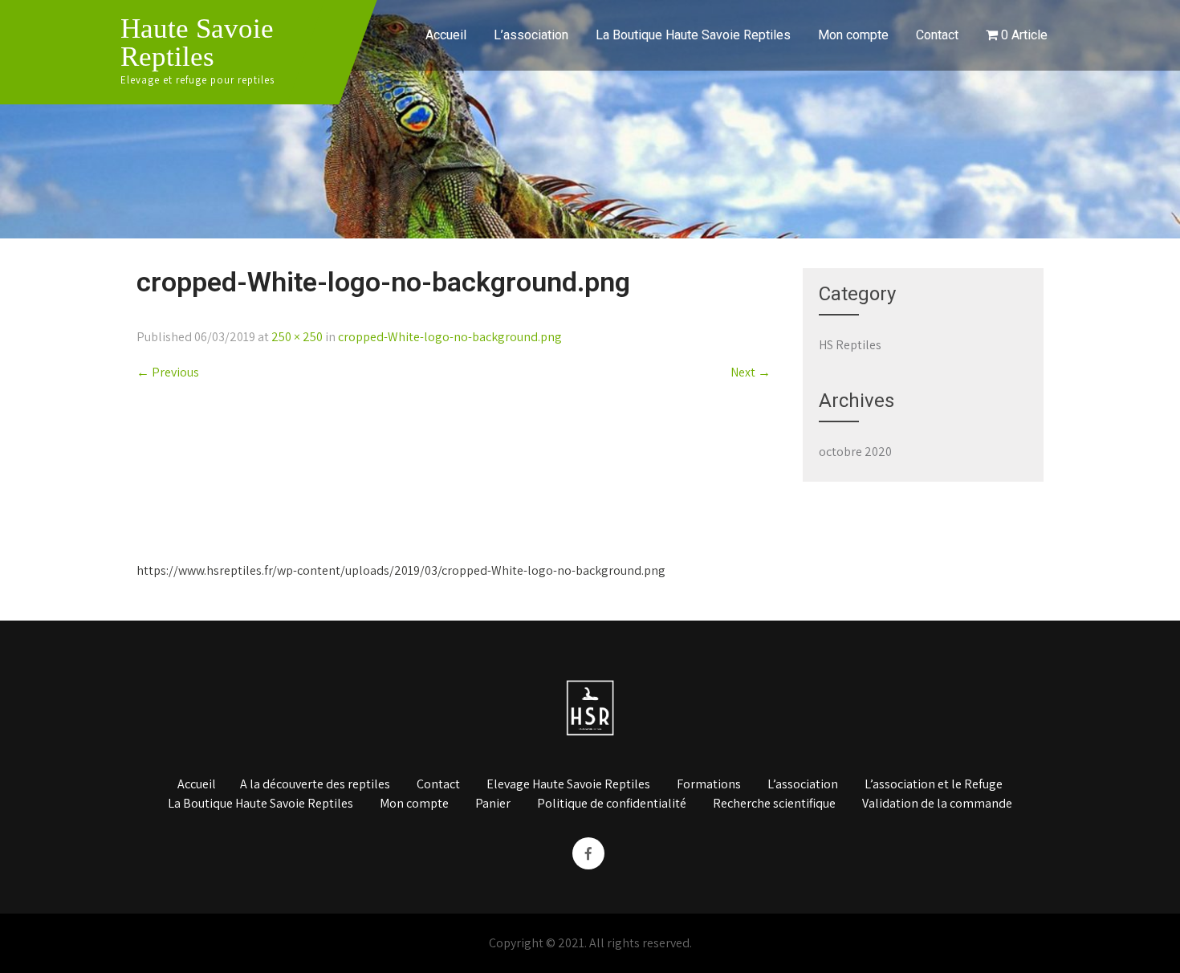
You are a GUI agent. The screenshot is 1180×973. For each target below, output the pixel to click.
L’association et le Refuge (934, 785)
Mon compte (853, 35)
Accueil (445, 35)
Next (750, 372)
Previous (167, 372)
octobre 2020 (855, 451)
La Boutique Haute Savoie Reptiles (693, 35)
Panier (493, 804)
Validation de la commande (937, 804)
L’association (531, 35)
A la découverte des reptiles (315, 785)
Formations (709, 785)
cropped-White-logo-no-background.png (450, 336)
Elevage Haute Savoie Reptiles (568, 785)
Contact (937, 35)
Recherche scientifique (774, 804)
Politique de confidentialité (611, 804)
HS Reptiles (850, 344)
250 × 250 (297, 336)
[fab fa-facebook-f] (588, 853)
